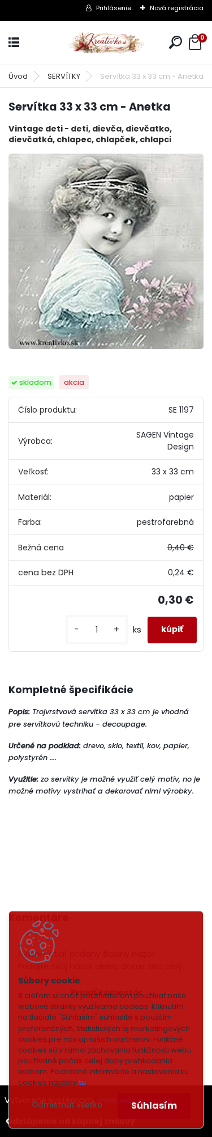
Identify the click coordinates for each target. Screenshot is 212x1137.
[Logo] (106, 42)
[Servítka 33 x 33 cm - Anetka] (106, 251)
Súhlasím (154, 1105)
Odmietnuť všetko (67, 1105)
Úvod (18, 76)
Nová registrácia (177, 7)
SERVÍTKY (63, 76)
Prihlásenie (113, 7)
